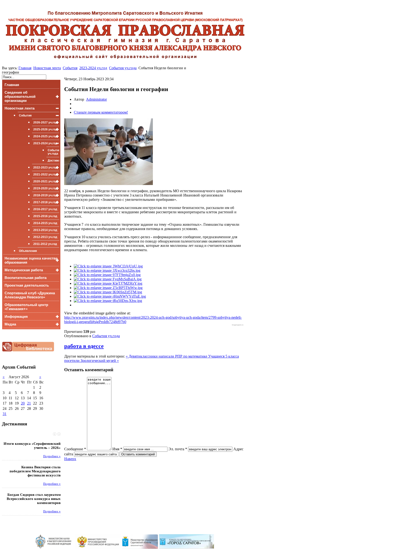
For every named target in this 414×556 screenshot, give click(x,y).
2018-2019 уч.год (45, 195)
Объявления (28, 251)
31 (4, 414)
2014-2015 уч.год (45, 223)
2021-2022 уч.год (45, 174)
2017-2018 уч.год (45, 202)
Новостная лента (47, 68)
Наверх (70, 459)
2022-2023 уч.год (45, 167)
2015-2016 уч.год (45, 216)
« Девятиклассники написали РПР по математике (167, 356)
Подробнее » (52, 456)
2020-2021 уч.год (45, 181)
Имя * (117, 449)
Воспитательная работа (25, 278)
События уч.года (123, 68)
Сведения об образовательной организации (20, 96)
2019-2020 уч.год (45, 188)
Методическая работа (24, 270)
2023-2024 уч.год (93, 68)
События (70, 68)
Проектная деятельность (27, 285)
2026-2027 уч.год (45, 122)
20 (23, 403)
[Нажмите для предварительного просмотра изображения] (108, 184)
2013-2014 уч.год (45, 230)
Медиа (10, 324)
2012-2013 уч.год (45, 237)
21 (29, 403)
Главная (24, 68)
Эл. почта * (177, 449)
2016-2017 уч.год (45, 209)
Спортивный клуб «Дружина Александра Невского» (30, 295)
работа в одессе (84, 346)
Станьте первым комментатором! (101, 112)
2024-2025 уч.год (45, 136)
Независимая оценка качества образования (31, 260)
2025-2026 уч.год (45, 129)
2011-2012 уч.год (45, 244)
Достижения (53, 160)
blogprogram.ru (237, 325)
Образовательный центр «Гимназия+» (26, 307)
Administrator (96, 99)
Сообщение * (75, 449)
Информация (16, 316)
